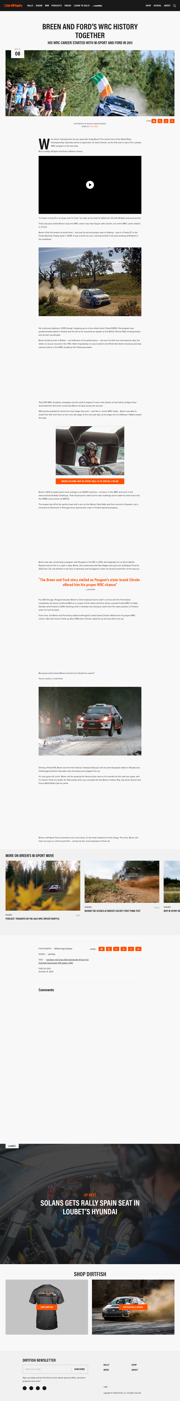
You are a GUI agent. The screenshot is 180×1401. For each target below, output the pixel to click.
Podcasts (57, 5)
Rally (30, 5)
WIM (47, 5)
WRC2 (71, 962)
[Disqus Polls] (90, 1026)
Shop (148, 5)
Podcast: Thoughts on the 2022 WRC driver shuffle (32, 918)
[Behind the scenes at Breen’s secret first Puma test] (122, 881)
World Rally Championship (48, 962)
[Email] (138, 949)
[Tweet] (160, 121)
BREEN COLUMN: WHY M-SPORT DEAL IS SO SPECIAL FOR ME (90, 481)
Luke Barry (94, 126)
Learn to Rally (82, 5)
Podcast (9, 914)
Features (88, 907)
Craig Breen (50, 959)
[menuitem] (30, 5)
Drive (106, 1369)
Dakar (39, 5)
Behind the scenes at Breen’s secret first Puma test (112, 911)
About (167, 5)
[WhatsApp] (166, 121)
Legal (106, 1386)
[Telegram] (172, 121)
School (157, 5)
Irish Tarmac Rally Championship (66, 959)
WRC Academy (63, 962)
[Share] (154, 121)
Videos (67, 5)
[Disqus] (90, 1095)
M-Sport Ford (83, 959)
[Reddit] (131, 949)
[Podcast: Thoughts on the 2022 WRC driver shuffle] (43, 885)
